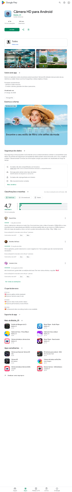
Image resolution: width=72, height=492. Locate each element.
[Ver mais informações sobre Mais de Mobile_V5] (22, 320)
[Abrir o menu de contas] (69, 2)
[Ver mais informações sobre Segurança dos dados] (24, 151)
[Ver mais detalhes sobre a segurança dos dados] (11, 184)
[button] (19, 58)
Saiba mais (15, 44)
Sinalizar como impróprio (14, 375)
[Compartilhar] (23, 29)
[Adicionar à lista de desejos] (28, 29)
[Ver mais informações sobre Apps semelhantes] (22, 348)
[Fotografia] (9, 97)
